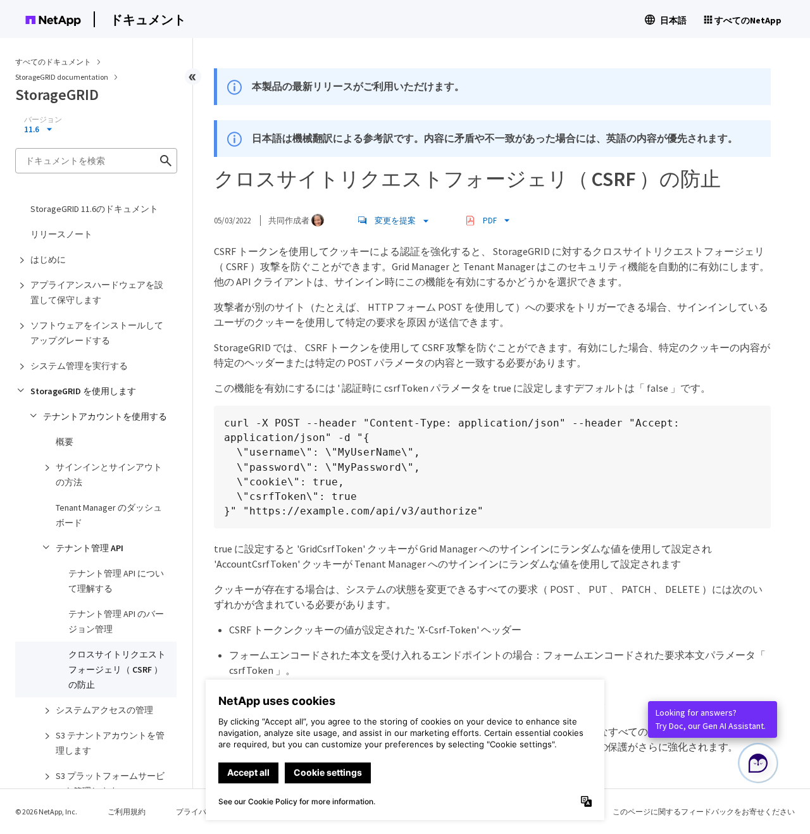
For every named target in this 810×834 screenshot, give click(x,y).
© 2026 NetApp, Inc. (46, 811)
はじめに (48, 259)
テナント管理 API (89, 548)
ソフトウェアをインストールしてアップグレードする (96, 333)
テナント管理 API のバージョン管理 (116, 621)
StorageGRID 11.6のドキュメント (94, 209)
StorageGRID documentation (62, 77)
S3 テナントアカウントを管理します (110, 743)
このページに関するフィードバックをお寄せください (704, 811)
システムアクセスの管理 (104, 710)
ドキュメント (148, 19)
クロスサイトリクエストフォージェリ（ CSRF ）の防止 (117, 669)
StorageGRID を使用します (83, 391)
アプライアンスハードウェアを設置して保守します (96, 292)
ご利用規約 (127, 811)
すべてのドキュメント (53, 61)
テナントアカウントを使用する (105, 416)
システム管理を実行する (79, 365)
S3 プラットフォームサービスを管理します (110, 783)
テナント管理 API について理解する (116, 581)
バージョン (43, 119)
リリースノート (61, 234)
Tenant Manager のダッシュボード (109, 515)
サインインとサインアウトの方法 (109, 474)
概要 (64, 441)
